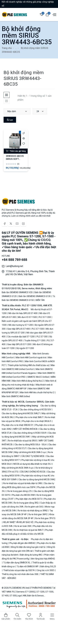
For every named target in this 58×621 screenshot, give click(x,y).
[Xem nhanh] (23, 138)
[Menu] (54, 14)
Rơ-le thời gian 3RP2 (38, 514)
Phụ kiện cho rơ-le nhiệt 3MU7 (29, 417)
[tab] (7, 95)
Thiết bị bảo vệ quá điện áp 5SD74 (19, 570)
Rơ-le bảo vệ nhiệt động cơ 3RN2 (32, 510)
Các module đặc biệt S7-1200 (21, 336)
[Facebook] (4, 223)
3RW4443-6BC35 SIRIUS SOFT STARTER (15, 159)
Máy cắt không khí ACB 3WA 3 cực (30, 452)
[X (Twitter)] (11, 223)
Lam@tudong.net (14, 266)
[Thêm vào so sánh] (23, 133)
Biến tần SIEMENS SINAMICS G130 (34, 296)
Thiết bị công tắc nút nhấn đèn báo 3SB (20, 574)
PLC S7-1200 (44, 317)
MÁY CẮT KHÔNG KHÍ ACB (25, 429)
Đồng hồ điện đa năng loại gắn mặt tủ (28, 547)
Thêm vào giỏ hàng (17, 151)
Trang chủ (7, 48)
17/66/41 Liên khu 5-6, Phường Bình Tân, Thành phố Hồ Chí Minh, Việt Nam (30, 273)
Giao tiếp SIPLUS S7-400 (18, 329)
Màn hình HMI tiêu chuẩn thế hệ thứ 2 (37, 392)
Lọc (11, 120)
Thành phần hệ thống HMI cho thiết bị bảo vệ (28, 365)
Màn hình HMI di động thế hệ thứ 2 (28, 381)
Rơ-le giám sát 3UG (34, 506)
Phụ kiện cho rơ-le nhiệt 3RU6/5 (37, 421)
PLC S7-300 (42, 336)
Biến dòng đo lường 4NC (31, 555)
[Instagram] (23, 223)
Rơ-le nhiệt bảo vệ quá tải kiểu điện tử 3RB (22, 483)
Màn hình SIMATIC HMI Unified (16, 396)
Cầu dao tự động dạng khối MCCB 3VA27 (21, 413)
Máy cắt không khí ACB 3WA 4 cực (18, 468)
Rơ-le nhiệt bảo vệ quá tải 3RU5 (22, 440)
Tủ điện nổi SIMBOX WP (27, 566)
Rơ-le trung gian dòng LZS (19, 491)
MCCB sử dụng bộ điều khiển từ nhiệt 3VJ (32, 464)
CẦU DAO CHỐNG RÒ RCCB (33, 471)
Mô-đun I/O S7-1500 (27, 317)
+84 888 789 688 (14, 260)
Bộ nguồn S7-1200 (25, 348)
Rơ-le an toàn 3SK (23, 526)
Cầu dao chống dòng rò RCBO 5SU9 (30, 433)
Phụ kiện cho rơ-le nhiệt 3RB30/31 (18, 425)
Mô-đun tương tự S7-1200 (20, 325)
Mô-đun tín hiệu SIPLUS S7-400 (23, 313)
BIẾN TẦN (39, 300)
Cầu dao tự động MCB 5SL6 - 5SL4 (30, 444)
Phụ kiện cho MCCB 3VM (23, 495)
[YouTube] (17, 223)
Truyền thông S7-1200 (35, 340)
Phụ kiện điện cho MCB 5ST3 (29, 499)
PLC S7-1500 (37, 329)
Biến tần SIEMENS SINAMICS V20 (17, 292)
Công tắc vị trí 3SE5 (45, 570)
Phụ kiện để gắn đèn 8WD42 (22, 543)
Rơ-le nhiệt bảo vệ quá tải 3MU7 (28, 530)
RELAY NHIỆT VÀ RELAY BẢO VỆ (18, 522)
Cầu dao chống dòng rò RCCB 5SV (35, 409)
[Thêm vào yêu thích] (23, 143)
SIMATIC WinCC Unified (38, 377)
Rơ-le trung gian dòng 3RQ (26, 503)
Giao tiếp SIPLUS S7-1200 (19, 344)
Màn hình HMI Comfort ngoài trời (31, 357)
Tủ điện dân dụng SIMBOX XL (17, 562)
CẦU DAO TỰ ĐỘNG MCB (33, 456)
